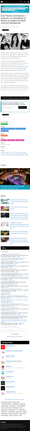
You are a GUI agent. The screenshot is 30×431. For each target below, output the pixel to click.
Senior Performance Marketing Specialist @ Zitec (12, 303)
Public (13, 155)
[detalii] (18, 256)
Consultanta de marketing (21, 367)
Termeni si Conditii (21, 427)
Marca (18, 153)
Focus (10, 26)
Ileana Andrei (16, 26)
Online (8, 144)
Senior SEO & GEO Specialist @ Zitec (10, 307)
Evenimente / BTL (10, 362)
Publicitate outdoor (23, 413)
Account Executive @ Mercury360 (9, 269)
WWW (26, 155)
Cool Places (4, 124)
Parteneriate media (18, 424)
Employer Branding (4, 405)
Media (26, 153)
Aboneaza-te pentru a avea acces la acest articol (15, 98)
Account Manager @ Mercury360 (9, 265)
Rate (16, 155)
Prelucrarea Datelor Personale (11, 427)
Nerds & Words (10, 382)
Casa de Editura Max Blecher (8, 128)
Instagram (11, 153)
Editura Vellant (5, 131)
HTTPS (7, 153)
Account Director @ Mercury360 (8, 261)
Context (16, 152)
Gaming (2, 407)
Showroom (22, 155)
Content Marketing (15, 404)
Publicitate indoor (4, 413)
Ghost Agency (10, 346)
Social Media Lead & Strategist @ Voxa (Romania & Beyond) (15, 277)
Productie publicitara (11, 411)
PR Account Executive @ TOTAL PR (9, 311)
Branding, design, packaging (6, 402)
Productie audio (22, 409)
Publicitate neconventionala (13, 413)
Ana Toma (4, 140)
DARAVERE (23, 70)
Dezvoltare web (22, 404)
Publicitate (7, 347)
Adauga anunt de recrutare (16, 336)
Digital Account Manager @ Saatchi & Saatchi (11, 289)
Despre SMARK (4, 424)
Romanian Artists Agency (14, 361)
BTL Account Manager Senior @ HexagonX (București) (13, 295)
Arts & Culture (4, 144)
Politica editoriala (11, 424)
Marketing (22, 153)
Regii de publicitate (4, 415)
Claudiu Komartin (19, 140)
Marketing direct (15, 407)
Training (20, 415)
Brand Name (11, 152)
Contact (23, 425)
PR (6, 352)
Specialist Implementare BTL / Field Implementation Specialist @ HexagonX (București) (14, 300)
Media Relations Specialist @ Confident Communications (14, 329)
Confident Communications (14, 351)
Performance (3, 155)
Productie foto (3, 411)
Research (11, 415)
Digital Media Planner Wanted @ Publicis (10, 254)
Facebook (3, 153)
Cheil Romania (10, 387)
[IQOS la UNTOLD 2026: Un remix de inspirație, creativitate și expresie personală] (15, 178)
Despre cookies (4, 428)
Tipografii (15, 415)
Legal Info (3, 427)
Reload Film (9, 376)
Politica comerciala (18, 425)
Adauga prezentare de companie (15, 399)
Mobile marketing (20, 393)
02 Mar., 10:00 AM (5, 26)
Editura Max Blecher (20, 128)
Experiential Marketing (21, 405)
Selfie (18, 155)
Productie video (8, 378)
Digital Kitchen (10, 356)
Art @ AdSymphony (6, 293)
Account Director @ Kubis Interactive (10, 326)
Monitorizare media (12, 409)
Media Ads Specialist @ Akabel (8, 281)
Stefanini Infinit (10, 392)
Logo (15, 153)
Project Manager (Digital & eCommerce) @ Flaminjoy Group (14, 315)
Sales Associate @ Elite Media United (10, 273)
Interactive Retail (8, 407)
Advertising (3, 152)
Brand (7, 152)
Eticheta (24, 152)
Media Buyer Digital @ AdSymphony (9, 285)
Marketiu (8, 366)
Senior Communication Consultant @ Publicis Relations (13, 258)
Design (20, 152)
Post (10, 155)
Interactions (9, 371)
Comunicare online (9, 357)
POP (8, 155)
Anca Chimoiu (11, 140)
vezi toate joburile (15, 334)
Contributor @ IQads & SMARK (7, 425)
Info (3, 110)
